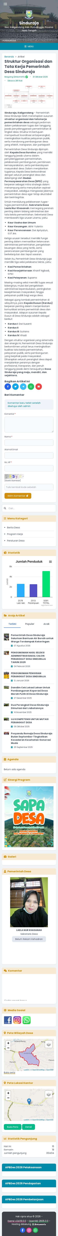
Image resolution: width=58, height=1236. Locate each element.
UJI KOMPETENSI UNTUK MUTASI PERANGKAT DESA (29, 721)
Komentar (10, 414)
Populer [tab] (29, 624)
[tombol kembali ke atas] (51, 1229)
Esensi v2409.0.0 (17, 1221)
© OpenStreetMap (37, 1069)
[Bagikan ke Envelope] (38, 386)
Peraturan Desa (15, 540)
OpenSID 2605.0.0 (38, 1221)
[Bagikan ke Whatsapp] (31, 386)
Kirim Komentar (17, 495)
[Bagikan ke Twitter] (15, 386)
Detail (28, 1127)
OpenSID (49, 1069)
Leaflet (26, 1069)
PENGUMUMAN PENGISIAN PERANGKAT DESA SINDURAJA (28, 675)
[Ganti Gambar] (13, 480)
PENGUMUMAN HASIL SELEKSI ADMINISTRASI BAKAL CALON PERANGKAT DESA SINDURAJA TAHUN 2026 (28, 657)
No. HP (8, 462)
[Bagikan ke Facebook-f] (8, 386)
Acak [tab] (46, 624)
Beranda (9, 56)
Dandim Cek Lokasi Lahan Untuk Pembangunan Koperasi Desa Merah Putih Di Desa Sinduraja (30, 691)
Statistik (14, 553)
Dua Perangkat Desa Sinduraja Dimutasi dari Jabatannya (30, 706)
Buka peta (9, 1072)
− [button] (8, 1048)
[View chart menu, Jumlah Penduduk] (50, 562)
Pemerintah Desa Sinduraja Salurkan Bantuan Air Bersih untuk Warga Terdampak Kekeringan (32, 638)
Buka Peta (12, 1127)
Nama (8, 436)
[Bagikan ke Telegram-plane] (23, 386)
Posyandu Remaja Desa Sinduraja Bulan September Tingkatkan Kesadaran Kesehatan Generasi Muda (31, 738)
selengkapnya (14, 999)
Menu (30, 46)
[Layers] (48, 1044)
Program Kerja (15, 534)
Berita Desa (13, 527)
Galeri (12, 857)
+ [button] (8, 1043)
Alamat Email (11, 449)
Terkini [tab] (12, 624)
